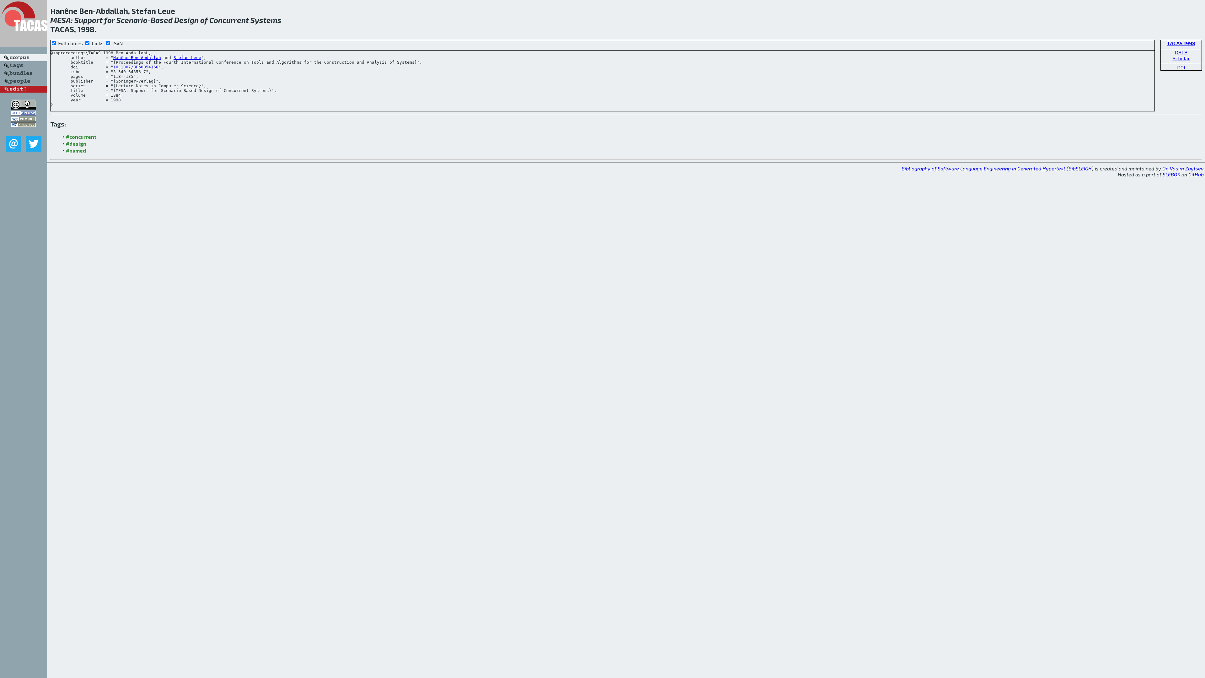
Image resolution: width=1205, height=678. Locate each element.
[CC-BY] (23, 107)
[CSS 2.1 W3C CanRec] (23, 131)
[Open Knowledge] (23, 113)
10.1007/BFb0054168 (135, 67)
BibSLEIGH (1080, 168)
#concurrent (81, 137)
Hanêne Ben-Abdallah (137, 57)
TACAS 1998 (1181, 43)
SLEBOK (1171, 174)
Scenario (131, 19)
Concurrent (229, 19)
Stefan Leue (187, 57)
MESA (60, 19)
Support (88, 19)
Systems (265, 19)
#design (76, 144)
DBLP (1181, 52)
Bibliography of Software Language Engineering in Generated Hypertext (983, 168)
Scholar (1181, 58)
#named (76, 150)
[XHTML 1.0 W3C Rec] (23, 119)
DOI (1181, 67)
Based (162, 19)
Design (186, 19)
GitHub (1196, 174)
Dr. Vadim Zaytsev (1183, 168)
